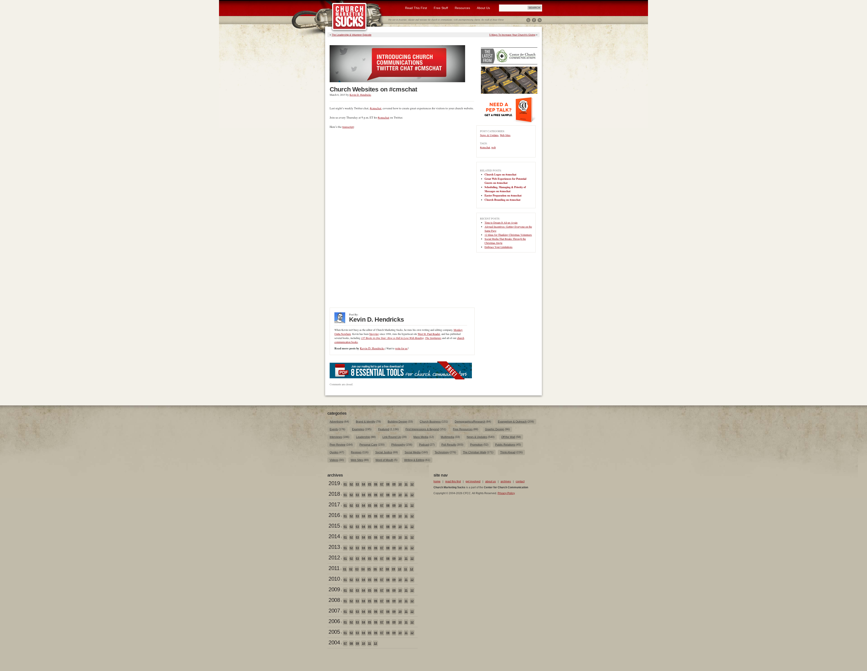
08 (387, 484)
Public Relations (505, 444)
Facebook (534, 20)
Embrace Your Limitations (499, 247)
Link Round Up (391, 437)
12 (412, 484)
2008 (334, 600)
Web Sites (505, 135)
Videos (334, 460)
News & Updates (489, 135)
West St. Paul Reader (429, 334)
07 (381, 484)
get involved (473, 481)
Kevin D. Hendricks (360, 94)
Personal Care (368, 444)
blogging (374, 334)
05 (369, 484)
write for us (401, 348)
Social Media (413, 452)
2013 (334, 547)
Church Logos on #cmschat (500, 174)
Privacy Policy (506, 493)
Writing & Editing (414, 460)
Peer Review (337, 444)
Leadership (363, 437)
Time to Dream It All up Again (501, 222)
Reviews (356, 452)
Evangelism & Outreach (512, 421)
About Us (483, 8)
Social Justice (383, 452)
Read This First (416, 8)
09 (394, 484)
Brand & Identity (365, 421)
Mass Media (420, 437)
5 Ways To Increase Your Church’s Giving (512, 34)
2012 (334, 557)
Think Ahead (507, 452)
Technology (442, 452)
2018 (334, 494)
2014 (334, 536)
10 (400, 484)
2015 (334, 526)
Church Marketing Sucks (349, 16)
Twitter (528, 20)
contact (520, 481)
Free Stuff (441, 8)
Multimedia (447, 437)
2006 (334, 621)
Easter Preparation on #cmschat (503, 195)
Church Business (430, 421)
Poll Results (448, 444)
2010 (334, 579)
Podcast (424, 444)
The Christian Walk (474, 452)
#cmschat (375, 108)
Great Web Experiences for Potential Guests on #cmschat (505, 181)
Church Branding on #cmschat (502, 200)
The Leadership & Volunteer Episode (351, 34)
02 (351, 484)
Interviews (336, 437)
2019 (334, 483)
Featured (383, 429)
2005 (334, 632)
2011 (334, 568)
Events (334, 429)
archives (506, 481)
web (493, 147)
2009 (334, 589)
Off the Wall (508, 437)
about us (490, 481)
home (437, 481)
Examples (358, 429)
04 (363, 484)
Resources (462, 8)
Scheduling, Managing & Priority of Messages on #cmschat (505, 189)
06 (375, 484)
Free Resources (463, 429)
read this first (453, 481)
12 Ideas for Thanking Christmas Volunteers (508, 234)
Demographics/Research (470, 421)
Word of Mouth (384, 460)
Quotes (334, 452)
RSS (539, 20)
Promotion (476, 444)
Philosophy (398, 444)
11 (406, 484)
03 (357, 484)
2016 (334, 515)
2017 (334, 504)
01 (345, 484)
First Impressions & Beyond (422, 429)
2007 (334, 611)
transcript (348, 127)
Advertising (336, 421)
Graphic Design (494, 429)
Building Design (397, 421)
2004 (334, 642)
